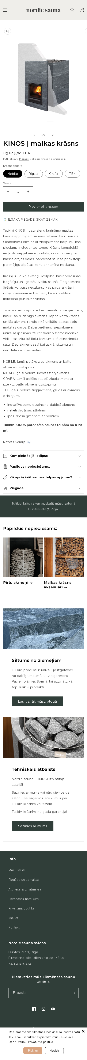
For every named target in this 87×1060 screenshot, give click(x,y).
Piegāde (24, 159)
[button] (5, 10)
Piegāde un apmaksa (23, 879)
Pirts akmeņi (15, 582)
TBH (72, 173)
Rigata (33, 173)
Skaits (7, 183)
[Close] (83, 1031)
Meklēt (13, 918)
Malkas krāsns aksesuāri (58, 584)
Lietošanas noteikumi (23, 899)
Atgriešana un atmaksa (24, 889)
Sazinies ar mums (32, 826)
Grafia (53, 173)
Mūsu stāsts (17, 870)
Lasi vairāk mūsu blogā (37, 701)
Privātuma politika (21, 908)
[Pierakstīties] (73, 993)
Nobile (13, 173)
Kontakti (14, 927)
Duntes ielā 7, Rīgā (43, 509)
